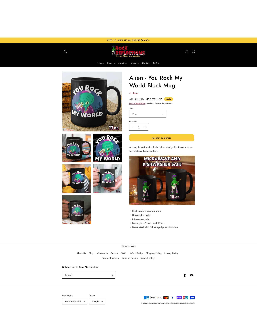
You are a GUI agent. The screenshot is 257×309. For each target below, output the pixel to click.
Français (95, 301)
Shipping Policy (153, 253)
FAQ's (123, 253)
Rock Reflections (154, 303)
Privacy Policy (171, 253)
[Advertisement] (128, 19)
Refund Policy (136, 253)
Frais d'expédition (137, 103)
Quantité (133, 121)
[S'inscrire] (112, 275)
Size (131, 108)
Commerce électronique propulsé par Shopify (178, 303)
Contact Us (102, 253)
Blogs (91, 253)
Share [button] (135, 93)
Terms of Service (110, 258)
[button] (65, 51)
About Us (81, 253)
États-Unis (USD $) (73, 301)
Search (114, 253)
